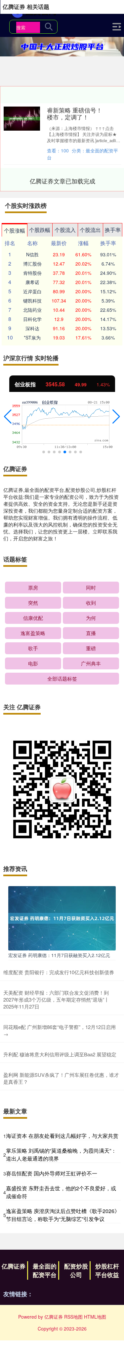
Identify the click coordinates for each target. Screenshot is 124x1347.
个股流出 (90, 230)
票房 (33, 587)
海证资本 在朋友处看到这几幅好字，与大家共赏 (62, 1135)
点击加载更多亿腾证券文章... (62, 180)
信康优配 (33, 617)
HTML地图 (95, 1316)
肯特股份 (32, 273)
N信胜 (32, 254)
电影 (33, 663)
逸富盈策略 (33, 632)
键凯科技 (32, 300)
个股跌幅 (39, 230)
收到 (91, 602)
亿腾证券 (13, 1266)
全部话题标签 (62, 678)
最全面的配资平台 (45, 1270)
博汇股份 (32, 263)
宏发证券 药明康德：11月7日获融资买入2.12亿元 (59, 955)
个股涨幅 (14, 230)
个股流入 (65, 230)
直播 (91, 632)
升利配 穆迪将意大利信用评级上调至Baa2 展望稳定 (59, 1054)
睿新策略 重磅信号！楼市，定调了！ (74, 113)
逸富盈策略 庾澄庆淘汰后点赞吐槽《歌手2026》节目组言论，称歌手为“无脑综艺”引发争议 (63, 1215)
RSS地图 (73, 1316)
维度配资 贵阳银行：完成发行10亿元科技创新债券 (58, 972)
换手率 (113, 230)
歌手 (33, 648)
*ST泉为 (32, 337)
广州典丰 (91, 663)
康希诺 (32, 282)
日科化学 (32, 319)
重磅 (91, 648)
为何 (91, 617)
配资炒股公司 (76, 1270)
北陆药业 (32, 309)
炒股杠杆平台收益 (107, 1270)
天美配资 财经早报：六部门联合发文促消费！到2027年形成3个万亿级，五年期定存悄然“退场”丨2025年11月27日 (56, 999)
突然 (33, 602)
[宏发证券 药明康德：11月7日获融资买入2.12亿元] (62, 917)
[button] (7, 416)
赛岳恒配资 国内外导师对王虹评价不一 (51, 1173)
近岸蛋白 (32, 291)
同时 (91, 587)
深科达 (32, 328)
